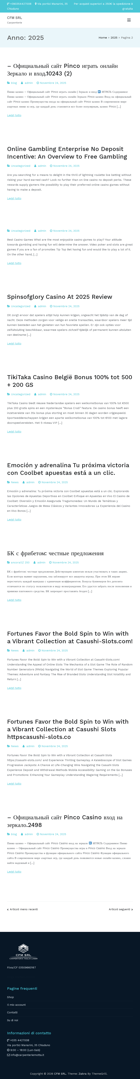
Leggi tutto (14, 115)
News (15, 482)
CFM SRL (14, 18)
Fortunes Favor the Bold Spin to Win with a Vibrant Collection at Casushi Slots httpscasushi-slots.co (68, 729)
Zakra (83, 1073)
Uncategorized (20, 165)
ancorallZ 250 (20, 562)
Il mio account (16, 1004)
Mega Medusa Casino (21, 977)
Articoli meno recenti (24, 909)
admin (29, 83)
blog (14, 83)
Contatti (12, 1012)
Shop (10, 997)
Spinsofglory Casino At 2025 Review (59, 296)
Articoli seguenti (119, 909)
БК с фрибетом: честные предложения (55, 553)
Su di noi (12, 1020)
